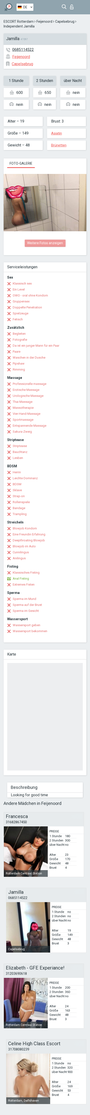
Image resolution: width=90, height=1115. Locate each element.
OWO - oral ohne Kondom (30, 295)
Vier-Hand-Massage (26, 413)
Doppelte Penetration (27, 307)
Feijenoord (44, 21)
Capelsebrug (64, 21)
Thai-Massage (22, 402)
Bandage (19, 508)
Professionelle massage (29, 384)
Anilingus (19, 558)
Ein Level (19, 289)
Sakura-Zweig (22, 431)
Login (73, 5)
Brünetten (58, 145)
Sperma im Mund (24, 599)
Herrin (17, 472)
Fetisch (18, 319)
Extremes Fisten (24, 584)
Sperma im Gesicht (26, 611)
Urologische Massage (28, 396)
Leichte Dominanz (25, 478)
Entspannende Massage (29, 425)
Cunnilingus (21, 552)
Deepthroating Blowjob (29, 540)
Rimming (19, 369)
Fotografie (20, 339)
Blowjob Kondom (25, 528)
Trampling (20, 514)
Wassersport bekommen (30, 631)
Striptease (20, 446)
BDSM (17, 484)
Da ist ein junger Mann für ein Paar (36, 345)
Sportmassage (23, 419)
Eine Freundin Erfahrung (29, 534)
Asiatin (56, 133)
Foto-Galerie (21, 163)
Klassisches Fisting (26, 572)
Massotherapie (23, 407)
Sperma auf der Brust (27, 605)
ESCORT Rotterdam (19, 21)
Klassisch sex (22, 283)
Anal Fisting (21, 578)
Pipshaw (18, 363)
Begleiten (19, 333)
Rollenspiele (21, 502)
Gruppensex (21, 301)
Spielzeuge (20, 313)
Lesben (18, 458)
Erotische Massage (26, 390)
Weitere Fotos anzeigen (45, 243)
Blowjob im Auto (24, 546)
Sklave (17, 490)
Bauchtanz (20, 452)
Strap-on (19, 496)
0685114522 (23, 49)
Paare (16, 351)
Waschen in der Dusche (29, 357)
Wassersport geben (26, 625)
